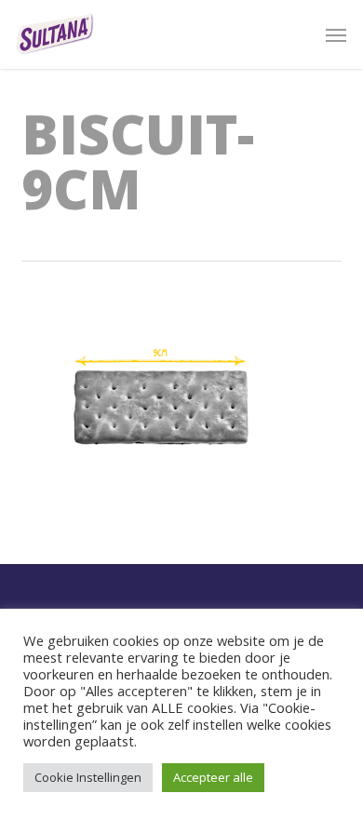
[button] (336, 34)
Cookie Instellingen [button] (87, 777)
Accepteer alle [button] (213, 777)
